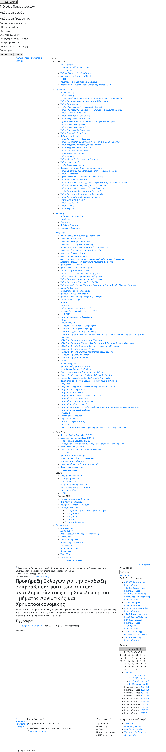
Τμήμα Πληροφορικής (70, 203)
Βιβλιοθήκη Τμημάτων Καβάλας (74, 354)
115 (125, 602)
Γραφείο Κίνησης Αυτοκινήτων (74, 294)
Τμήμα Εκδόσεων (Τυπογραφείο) (75, 308)
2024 (145, 687)
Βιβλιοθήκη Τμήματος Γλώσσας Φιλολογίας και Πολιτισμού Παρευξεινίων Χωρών (97, 343)
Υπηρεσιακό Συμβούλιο (71, 415)
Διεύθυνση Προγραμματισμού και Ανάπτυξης (81, 250)
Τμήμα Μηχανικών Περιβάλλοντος (76, 147)
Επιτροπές (65, 384)
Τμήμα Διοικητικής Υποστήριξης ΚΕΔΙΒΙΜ (79, 282)
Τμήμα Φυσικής (67, 205)
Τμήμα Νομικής (67, 95)
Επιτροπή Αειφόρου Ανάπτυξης (74, 404)
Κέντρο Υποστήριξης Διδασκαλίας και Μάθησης (82, 372)
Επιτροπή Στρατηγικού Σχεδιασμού (76, 410)
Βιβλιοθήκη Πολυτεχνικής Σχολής (76, 328)
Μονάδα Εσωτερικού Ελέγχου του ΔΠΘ (78, 311)
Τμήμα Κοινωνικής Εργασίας (73, 124)
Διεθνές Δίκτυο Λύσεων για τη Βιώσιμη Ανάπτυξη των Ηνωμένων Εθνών (94, 427)
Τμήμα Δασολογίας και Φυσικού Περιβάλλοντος (82, 188)
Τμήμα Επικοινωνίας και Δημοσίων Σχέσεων (81, 279)
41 (125, 608)
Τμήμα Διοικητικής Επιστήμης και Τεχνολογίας (82, 194)
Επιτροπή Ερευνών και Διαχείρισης (76, 317)
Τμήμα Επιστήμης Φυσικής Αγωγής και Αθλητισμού (84, 101)
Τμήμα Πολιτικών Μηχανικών (74, 150)
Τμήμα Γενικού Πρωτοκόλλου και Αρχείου (80, 273)
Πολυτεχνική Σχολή (69, 136)
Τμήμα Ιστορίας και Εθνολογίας (75, 115)
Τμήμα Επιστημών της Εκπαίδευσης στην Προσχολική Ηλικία (88, 171)
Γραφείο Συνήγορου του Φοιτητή (75, 366)
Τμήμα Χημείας (67, 208)
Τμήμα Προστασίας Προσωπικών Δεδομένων (81, 276)
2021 (145, 695)
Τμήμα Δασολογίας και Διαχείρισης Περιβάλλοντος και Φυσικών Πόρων (93, 182)
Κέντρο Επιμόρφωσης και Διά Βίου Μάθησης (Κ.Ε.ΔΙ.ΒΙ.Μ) (86, 375)
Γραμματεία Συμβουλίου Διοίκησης (76, 267)
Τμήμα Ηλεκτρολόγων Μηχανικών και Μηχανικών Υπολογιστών (90, 142)
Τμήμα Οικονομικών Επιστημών (75, 130)
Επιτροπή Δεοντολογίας (71, 392)
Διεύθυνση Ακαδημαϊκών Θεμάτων (76, 241)
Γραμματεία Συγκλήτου (71, 264)
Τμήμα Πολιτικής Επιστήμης (73, 133)
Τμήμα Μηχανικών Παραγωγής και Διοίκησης (81, 144)
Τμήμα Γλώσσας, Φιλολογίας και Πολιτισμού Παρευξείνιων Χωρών (91, 110)
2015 (144, 713)
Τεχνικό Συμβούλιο (69, 418)
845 (126, 582)
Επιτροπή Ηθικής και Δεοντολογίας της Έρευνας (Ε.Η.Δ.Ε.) (87, 386)
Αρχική (31, 576)
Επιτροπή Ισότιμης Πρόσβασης (74, 398)
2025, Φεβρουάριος (139, 681)
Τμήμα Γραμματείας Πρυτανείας (75, 270)
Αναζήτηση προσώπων (134, 729)
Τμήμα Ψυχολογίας (69, 174)
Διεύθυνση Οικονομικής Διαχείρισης (77, 244)
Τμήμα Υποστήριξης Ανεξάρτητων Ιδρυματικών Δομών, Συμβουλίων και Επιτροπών (99, 285)
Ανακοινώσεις (42, 576)
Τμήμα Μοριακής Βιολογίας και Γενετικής (79, 159)
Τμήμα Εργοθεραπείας (70, 104)
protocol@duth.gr (38, 731)
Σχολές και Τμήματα (65, 89)
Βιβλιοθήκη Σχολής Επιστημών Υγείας (78, 349)
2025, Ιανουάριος (138, 684)
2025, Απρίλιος (137, 675)
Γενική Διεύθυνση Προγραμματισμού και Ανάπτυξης (84, 247)
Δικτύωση (64, 424)
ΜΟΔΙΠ (63, 302)
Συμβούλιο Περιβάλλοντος (72, 421)
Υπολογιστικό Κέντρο (70, 299)
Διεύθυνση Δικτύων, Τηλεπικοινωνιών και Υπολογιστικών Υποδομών (92, 259)
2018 (144, 704)
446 (126, 588)
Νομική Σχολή (67, 92)
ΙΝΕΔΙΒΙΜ (64, 305)
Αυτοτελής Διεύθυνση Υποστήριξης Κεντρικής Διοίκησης (86, 262)
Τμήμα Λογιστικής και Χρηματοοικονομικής (80, 197)
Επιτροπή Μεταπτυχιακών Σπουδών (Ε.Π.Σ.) (80, 395)
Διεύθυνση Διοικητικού (70, 238)
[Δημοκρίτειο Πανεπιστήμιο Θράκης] (32, 59)
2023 (145, 690)
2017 (144, 707)
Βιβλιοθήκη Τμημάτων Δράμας (74, 357)
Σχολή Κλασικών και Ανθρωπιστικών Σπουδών (81, 107)
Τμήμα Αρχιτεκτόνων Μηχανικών (76, 139)
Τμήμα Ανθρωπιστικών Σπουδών (75, 118)
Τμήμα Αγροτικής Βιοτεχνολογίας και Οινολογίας (83, 185)
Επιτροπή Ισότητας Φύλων (72, 389)
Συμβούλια (65, 413)
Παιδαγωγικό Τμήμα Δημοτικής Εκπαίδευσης (81, 168)
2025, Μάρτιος (137, 678)
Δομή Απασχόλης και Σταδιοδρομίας (77, 369)
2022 (145, 693)
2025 (128, 672)
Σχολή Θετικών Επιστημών (72, 200)
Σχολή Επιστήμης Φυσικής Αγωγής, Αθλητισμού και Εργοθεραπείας (91, 98)
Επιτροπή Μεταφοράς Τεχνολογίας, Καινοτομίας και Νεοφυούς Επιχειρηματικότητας (100, 407)
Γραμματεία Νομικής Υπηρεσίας (75, 291)
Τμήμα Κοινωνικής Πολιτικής (73, 127)
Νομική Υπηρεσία (68, 363)
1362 (126, 594)
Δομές (63, 360)
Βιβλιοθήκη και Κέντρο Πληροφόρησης (78, 325)
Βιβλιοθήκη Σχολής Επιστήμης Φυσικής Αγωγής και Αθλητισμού (89, 346)
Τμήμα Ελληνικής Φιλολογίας (73, 113)
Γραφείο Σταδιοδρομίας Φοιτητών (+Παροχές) (81, 296)
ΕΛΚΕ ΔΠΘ (65, 314)
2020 (145, 698)
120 (126, 631)
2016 (144, 710)
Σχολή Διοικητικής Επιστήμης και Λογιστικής (81, 191)
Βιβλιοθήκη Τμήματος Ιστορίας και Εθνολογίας (82, 340)
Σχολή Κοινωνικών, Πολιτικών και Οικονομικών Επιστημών (87, 121)
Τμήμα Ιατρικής (67, 156)
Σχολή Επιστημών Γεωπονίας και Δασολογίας (81, 176)
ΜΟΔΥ (63, 320)
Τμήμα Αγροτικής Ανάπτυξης (73, 179)
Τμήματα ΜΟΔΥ (67, 323)
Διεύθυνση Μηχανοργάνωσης (74, 256)
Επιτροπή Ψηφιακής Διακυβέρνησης (76, 401)
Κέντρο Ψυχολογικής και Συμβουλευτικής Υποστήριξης (86, 378)
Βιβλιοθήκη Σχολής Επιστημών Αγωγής (78, 331)
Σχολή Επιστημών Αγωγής (72, 165)
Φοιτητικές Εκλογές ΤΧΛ (32, 625)
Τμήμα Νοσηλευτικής (70, 162)
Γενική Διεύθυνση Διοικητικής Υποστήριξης (80, 235)
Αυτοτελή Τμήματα (69, 288)
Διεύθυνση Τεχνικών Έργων (73, 253)
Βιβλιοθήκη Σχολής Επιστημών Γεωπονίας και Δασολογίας (87, 352)
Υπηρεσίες (60, 233)
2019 (145, 701)
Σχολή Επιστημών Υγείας (72, 153)
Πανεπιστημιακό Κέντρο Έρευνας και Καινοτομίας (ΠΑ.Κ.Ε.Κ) (88, 381)
